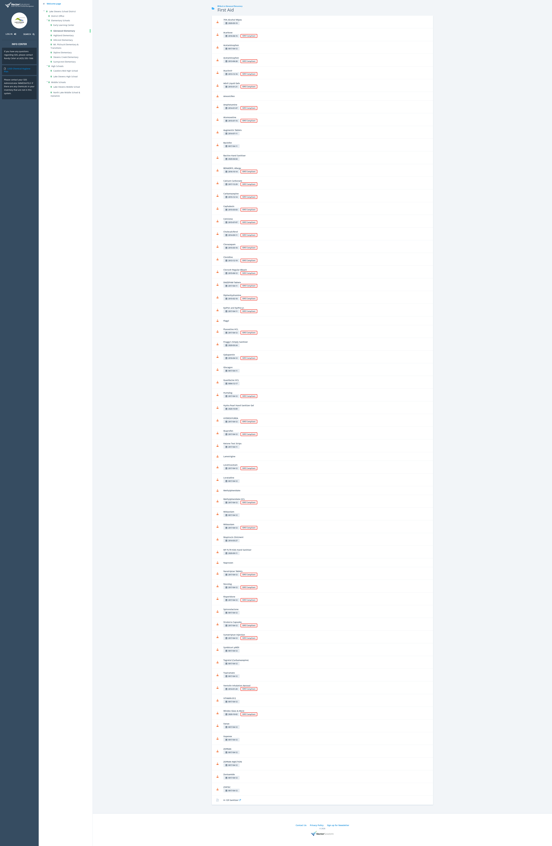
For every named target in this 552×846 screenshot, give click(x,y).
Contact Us (301, 825)
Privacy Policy (317, 825)
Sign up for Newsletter (338, 825)
